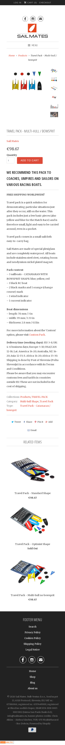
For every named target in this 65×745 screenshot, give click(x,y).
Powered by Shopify (39, 723)
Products (22, 55)
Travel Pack (46, 401)
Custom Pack (37, 334)
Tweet (17, 422)
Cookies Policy (32, 638)
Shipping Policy (32, 643)
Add (50, 422)
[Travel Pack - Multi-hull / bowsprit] (27, 82)
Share (29, 422)
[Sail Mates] (32, 31)
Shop (32, 676)
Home (32, 671)
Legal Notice (32, 649)
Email (33, 430)
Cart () (32, 3)
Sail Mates (13, 141)
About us (32, 688)
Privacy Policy (33, 632)
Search (32, 626)
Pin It (40, 422)
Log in (17, 3)
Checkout (45, 3)
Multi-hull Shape (29, 401)
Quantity (12, 155)
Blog (32, 682)
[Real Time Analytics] (7, 742)
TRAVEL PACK (40, 397)
